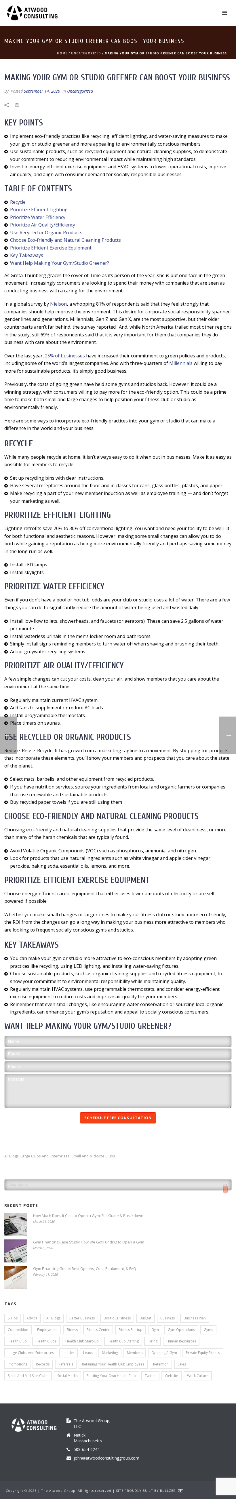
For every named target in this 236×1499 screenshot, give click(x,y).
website (171, 1375)
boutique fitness (117, 1318)
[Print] (20, 105)
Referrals (65, 1364)
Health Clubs (46, 1341)
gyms (208, 1329)
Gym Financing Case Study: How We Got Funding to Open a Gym (88, 1242)
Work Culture (197, 1375)
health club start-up (82, 1341)
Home (62, 53)
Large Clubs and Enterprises (45, 1156)
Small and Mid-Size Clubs (93, 1156)
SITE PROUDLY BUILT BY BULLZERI (147, 1490)
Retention (161, 1364)
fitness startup (130, 1329)
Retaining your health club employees (113, 1364)
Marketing (110, 1352)
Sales (182, 1364)
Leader (68, 1352)
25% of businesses (65, 356)
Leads (88, 1352)
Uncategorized (86, 53)
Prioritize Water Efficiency (37, 217)
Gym (155, 1329)
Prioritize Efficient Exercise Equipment (51, 248)
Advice (31, 1318)
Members (134, 1352)
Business (167, 1318)
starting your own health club (111, 1375)
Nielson (58, 304)
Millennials (180, 363)
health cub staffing (123, 1341)
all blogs (11, 1156)
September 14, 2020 (42, 91)
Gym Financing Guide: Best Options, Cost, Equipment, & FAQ (84, 1268)
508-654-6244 (87, 1449)
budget (145, 1318)
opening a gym (164, 1352)
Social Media (67, 1375)
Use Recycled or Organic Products (46, 232)
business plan (195, 1318)
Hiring (152, 1341)
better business (82, 1318)
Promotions (17, 1364)
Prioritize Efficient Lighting (39, 209)
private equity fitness (203, 1352)
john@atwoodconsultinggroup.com (106, 1458)
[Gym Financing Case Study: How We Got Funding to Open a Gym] (15, 1250)
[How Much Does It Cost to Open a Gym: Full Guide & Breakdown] (15, 1224)
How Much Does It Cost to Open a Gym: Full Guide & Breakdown (88, 1215)
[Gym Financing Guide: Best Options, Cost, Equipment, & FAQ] (15, 1277)
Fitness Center (98, 1329)
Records (43, 1364)
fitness (72, 1329)
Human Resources (181, 1341)
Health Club (17, 1341)
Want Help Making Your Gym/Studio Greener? (59, 263)
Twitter (150, 1375)
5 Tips (13, 1318)
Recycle (18, 202)
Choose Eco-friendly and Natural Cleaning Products (65, 240)
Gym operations (181, 1329)
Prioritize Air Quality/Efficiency (42, 225)
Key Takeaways (26, 255)
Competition (18, 1329)
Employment (47, 1329)
